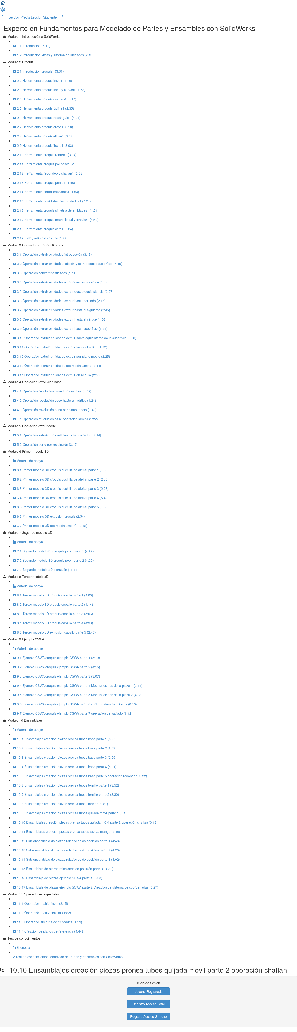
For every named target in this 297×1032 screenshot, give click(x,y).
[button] (3, 4)
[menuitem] (3, 10)
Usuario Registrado (148, 991)
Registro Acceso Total (148, 1004)
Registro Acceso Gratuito (148, 1016)
